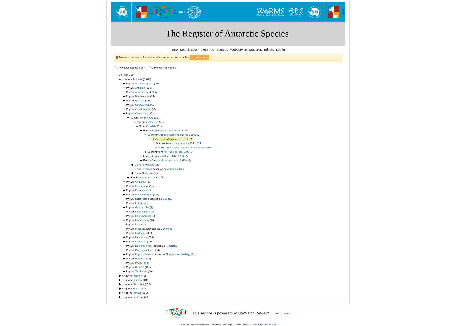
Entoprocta (141, 203)
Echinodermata (143, 194)
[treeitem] (174, 135)
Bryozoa (139, 100)
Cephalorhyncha (144, 104)
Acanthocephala (144, 83)
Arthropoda (141, 92)
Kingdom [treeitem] (136, 79)
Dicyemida (141, 190)
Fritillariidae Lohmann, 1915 (167, 130)
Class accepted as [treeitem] (159, 168)
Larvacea (147, 168)
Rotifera (139, 267)
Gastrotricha (142, 207)
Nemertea (140, 241)
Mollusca (140, 233)
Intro (174, 49)
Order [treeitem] (150, 126)
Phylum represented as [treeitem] (151, 245)
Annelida (140, 87)
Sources (222, 49)
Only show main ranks (163, 67)
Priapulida (140, 262)
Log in (280, 49)
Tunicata (148, 117)
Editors (269, 49)
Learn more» (282, 313)
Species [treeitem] (178, 143)
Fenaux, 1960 (189, 147)
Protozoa (138, 297)
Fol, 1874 (174, 139)
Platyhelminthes (144, 250)
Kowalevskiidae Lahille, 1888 (167, 156)
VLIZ (224, 325)
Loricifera (140, 224)
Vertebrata (150, 177)
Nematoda (141, 237)
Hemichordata (143, 215)
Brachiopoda (142, 96)
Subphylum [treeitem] (145, 117)
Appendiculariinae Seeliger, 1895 (177, 134)
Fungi (136, 288)
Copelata (151, 126)
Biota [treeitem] (126, 74)
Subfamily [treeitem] (171, 151)
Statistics (255, 49)
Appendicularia (150, 121)
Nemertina (141, 245)
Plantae (137, 292)
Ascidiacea (148, 164)
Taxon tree (206, 49)
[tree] (228, 186)
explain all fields (199, 57)
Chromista (138, 284)
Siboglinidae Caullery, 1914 (181, 254)
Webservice (238, 49)
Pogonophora (143, 254)
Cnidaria (140, 181)
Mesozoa (140, 228)
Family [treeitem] (165, 130)
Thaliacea (147, 173)
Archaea (137, 275)
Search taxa (188, 49)
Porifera (139, 258)
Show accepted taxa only (131, 67)
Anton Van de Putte (268, 325)
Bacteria (137, 279)
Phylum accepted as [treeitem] (149, 198)
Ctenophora (142, 186)
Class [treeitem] (149, 121)
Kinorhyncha (142, 220)
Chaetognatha (143, 109)
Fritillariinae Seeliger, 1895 (174, 151)
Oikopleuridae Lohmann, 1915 (168, 160)
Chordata (140, 113)
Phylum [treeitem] (142, 83)
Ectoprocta (141, 198)
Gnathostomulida (144, 211)
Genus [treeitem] (172, 139)
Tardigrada (141, 271)
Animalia (137, 79)
